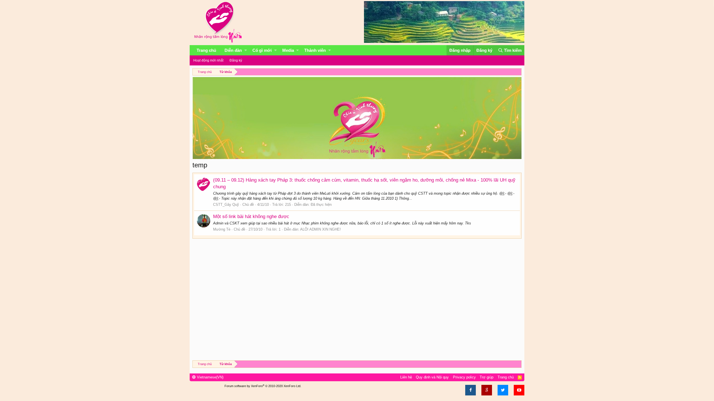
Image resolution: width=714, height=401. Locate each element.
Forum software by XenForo (263, 386)
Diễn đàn (233, 50)
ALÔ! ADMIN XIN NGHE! (320, 229)
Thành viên (315, 50)
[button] (245, 50)
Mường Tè (221, 229)
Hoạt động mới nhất (208, 60)
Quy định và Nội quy (432, 377)
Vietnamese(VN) (209, 377)
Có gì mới (262, 50)
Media (288, 50)
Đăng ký (236, 60)
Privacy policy (464, 377)
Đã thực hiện (321, 204)
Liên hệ (406, 377)
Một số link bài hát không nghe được (251, 216)
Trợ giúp (486, 377)
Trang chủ (206, 50)
